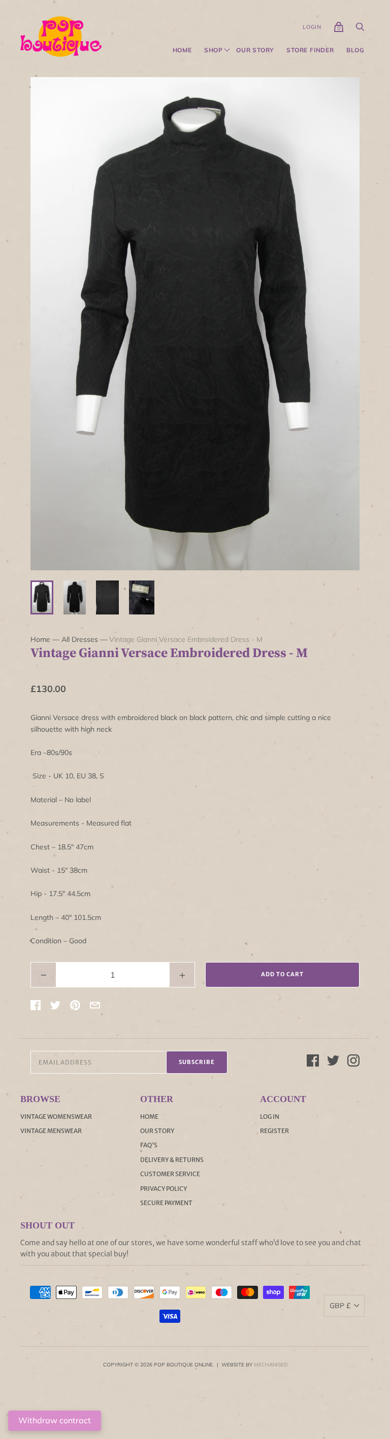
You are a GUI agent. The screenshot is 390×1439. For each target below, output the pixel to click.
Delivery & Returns (172, 1159)
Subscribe (197, 1062)
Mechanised (270, 1364)
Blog (355, 50)
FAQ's (148, 1145)
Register (274, 1131)
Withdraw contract (54, 1420)
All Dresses (79, 639)
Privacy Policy (163, 1188)
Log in (269, 1116)
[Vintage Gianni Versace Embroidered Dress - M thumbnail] (41, 597)
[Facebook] (313, 1062)
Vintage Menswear (51, 1131)
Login (312, 26)
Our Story (255, 50)
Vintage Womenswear (56, 1116)
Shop (213, 50)
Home (182, 50)
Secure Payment (166, 1203)
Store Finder (310, 50)
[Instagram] (353, 1062)
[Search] (360, 29)
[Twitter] (333, 1062)
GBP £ (340, 1305)
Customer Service (170, 1174)
